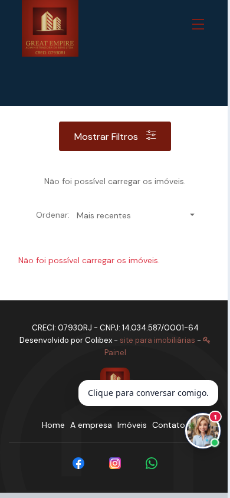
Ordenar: (53, 214)
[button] (200, 25)
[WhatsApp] (151, 463)
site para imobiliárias (157, 340)
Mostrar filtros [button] (107, 136)
